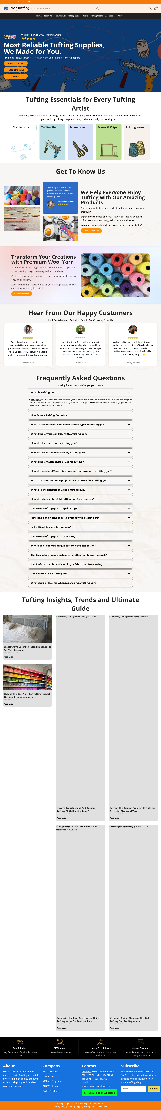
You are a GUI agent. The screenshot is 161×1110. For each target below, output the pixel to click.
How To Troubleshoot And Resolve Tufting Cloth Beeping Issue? (76, 809)
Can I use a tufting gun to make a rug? (54, 536)
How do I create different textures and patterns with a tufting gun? (71, 471)
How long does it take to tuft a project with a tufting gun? (65, 517)
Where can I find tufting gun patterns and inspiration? (63, 545)
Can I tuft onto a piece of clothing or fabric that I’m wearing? (67, 564)
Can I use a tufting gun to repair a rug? (54, 508)
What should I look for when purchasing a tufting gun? (63, 583)
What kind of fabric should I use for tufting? (57, 462)
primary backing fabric (77, 345)
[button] (80, 392)
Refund (70, 1106)
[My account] (150, 8)
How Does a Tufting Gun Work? (50, 415)
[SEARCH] (97, 8)
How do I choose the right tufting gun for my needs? (62, 499)
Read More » (9, 657)
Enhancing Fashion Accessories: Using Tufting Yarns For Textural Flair (78, 1019)
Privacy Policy (59, 1106)
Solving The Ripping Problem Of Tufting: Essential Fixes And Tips (132, 809)
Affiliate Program (52, 1081)
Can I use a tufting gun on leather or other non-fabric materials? (69, 555)
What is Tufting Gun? (43, 392)
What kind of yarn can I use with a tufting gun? (59, 434)
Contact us (48, 1076)
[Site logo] (16, 8)
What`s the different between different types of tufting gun (67, 424)
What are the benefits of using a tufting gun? (58, 489)
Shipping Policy (82, 1106)
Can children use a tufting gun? (50, 573)
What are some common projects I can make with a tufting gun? (69, 480)
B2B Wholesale (50, 1086)
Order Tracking (51, 1091)
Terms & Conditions (99, 1106)
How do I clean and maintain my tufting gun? (58, 452)
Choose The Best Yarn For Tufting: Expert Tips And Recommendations (27, 695)
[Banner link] (24, 142)
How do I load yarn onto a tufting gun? (54, 443)
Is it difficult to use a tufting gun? (51, 527)
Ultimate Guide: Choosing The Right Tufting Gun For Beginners (130, 1019)
